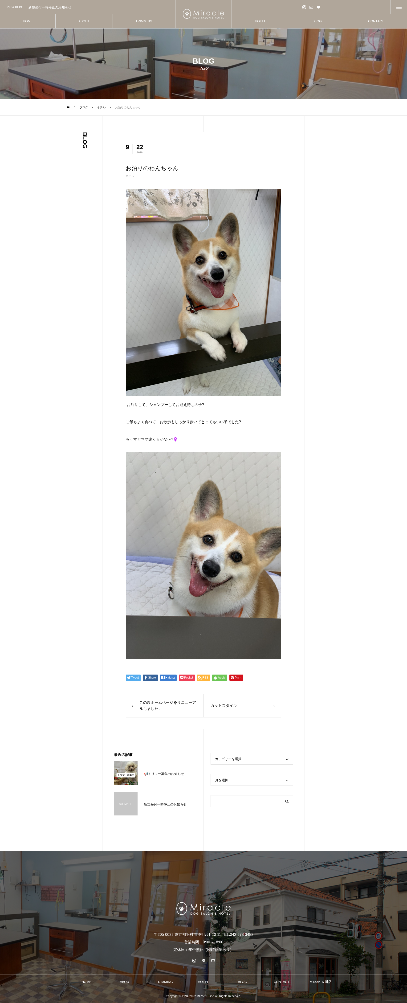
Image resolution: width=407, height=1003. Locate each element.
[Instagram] (304, 7)
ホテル (130, 176)
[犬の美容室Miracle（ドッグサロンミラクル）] (204, 14)
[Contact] (311, 7)
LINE (318, 7)
